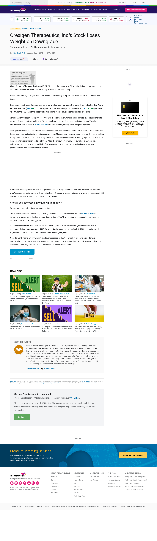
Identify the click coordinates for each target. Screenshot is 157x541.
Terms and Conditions (110, 506)
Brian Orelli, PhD (18, 53)
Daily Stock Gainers (138, 20)
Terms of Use (16, 506)
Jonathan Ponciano (60, 324)
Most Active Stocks (138, 16)
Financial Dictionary (114, 486)
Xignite (26, 489)
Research (54, 483)
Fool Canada (94, 480)
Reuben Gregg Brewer (61, 294)
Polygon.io (35, 489)
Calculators (111, 483)
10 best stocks (87, 213)
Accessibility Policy (58, 506)
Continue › (22, 417)
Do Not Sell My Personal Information (133, 506)
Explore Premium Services (31, 29)
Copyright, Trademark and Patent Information (83, 506)
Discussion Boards (114, 480)
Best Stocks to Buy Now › (136, 9)
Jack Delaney (26, 294)
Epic (75, 483)
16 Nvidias (74, 398)
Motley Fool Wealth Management (136, 480)
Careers (53, 480)
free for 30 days (85, 381)
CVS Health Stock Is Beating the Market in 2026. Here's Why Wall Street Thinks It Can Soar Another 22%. (88, 300)
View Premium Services (133, 455)
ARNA (29, 108)
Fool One (76, 493)
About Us (54, 477)
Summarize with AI (51, 59)
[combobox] (29, 2)
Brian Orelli (13, 381)
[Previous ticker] (12, 19)
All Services (77, 477)
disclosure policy (93, 383)
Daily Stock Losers (140, 23)
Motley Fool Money (80, 496)
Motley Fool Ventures (132, 483)
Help (143, 3)
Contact (53, 489)
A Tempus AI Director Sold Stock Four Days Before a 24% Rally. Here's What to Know (57, 329)
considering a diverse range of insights (48, 383)
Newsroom (55, 486)
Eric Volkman (90, 294)
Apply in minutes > (130, 133)
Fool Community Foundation (134, 486)
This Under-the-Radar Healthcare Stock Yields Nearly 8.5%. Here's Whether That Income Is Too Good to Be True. (56, 300)
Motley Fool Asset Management (135, 477)
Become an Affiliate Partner (134, 489)
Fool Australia (94, 477)
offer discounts (41, 125)
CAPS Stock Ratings (114, 477)
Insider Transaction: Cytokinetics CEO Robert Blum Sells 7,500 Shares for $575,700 (25, 299)
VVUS (84, 108)
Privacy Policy (29, 506)
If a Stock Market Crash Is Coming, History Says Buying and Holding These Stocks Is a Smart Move (88, 329)
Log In (134, 3)
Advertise (54, 493)
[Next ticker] (130, 19)
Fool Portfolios (78, 489)
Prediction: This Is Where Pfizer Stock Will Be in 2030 (25, 328)
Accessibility (123, 3)
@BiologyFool (49, 368)
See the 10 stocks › (22, 252)
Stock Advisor (78, 480)
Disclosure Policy (43, 506)
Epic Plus (77, 486)
